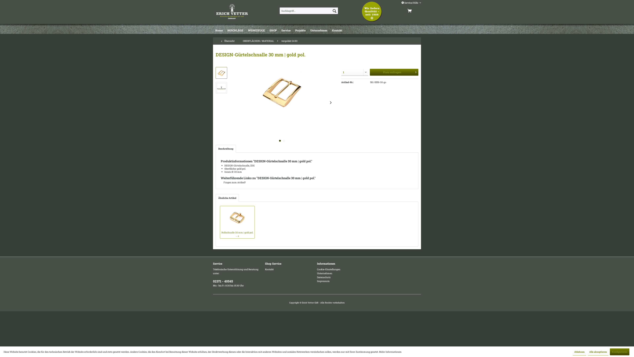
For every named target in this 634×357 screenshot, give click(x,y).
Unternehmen (324, 273)
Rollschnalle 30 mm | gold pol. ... (237, 234)
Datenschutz (324, 277)
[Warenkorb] (413, 10)
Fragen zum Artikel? (234, 182)
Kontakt (269, 269)
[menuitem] (309, 10)
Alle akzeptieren (598, 351)
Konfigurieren (619, 351)
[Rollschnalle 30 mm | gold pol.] (237, 217)
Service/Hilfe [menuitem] (411, 2)
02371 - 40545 (223, 281)
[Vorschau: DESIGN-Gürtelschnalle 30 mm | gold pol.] (221, 73)
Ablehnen (579, 351)
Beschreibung (225, 148)
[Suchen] (334, 10)
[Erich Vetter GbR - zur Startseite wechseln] (240, 11)
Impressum (323, 281)
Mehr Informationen (390, 351)
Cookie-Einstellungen (328, 269)
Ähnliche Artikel (227, 197)
